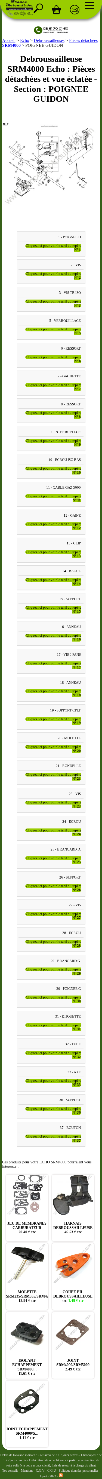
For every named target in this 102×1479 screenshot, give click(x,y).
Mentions (27, 1470)
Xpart (43, 1476)
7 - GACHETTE (69, 376)
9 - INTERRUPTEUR (65, 432)
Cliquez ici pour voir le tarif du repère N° (53, 248)
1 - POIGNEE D (69, 237)
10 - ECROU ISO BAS (64, 460)
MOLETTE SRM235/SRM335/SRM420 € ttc (28, 1296)
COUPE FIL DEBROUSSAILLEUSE (72, 1296)
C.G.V (40, 1470)
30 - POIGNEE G (68, 989)
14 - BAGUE (71, 571)
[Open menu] (89, 5)
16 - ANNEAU (70, 627)
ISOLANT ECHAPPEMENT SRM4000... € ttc (27, 1367)
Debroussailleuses (49, 40)
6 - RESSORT (71, 348)
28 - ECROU (71, 933)
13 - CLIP (74, 543)
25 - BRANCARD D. (66, 850)
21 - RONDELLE (68, 766)
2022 (53, 1476)
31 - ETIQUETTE (68, 1016)
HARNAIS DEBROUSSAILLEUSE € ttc (72, 1227)
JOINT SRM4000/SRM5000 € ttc (72, 1364)
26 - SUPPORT (70, 877)
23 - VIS (75, 794)
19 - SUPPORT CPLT (65, 710)
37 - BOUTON (70, 1128)
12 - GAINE (72, 515)
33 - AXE (74, 1072)
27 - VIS (75, 905)
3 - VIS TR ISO (70, 293)
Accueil (9, 40)
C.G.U (52, 1470)
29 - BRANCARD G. (66, 961)
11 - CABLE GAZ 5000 (63, 488)
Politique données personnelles (79, 1470)
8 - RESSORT (71, 404)
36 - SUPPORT (70, 1100)
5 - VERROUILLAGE (65, 321)
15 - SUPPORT (70, 599)
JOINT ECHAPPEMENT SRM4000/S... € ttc (27, 1433)
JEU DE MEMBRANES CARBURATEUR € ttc (27, 1227)
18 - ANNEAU (70, 683)
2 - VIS (76, 265)
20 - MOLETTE (69, 738)
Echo (24, 40)
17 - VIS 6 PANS (69, 655)
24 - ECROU (71, 822)
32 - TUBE (73, 1044)
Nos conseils (10, 1470)
